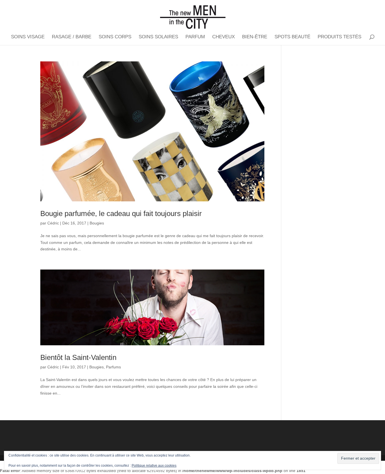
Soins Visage (28, 37)
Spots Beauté (292, 37)
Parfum (195, 37)
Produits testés (339, 37)
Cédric (53, 223)
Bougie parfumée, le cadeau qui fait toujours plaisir (121, 213)
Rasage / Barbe (71, 37)
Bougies (97, 223)
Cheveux (223, 37)
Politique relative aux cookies (154, 466)
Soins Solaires (158, 37)
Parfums (113, 367)
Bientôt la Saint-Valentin (78, 357)
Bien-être (254, 37)
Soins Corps (115, 37)
